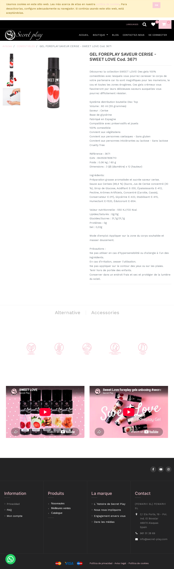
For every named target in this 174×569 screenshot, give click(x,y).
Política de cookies (138, 563)
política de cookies (107, 4)
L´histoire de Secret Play (109, 503)
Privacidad (13, 503)
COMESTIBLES (26, 46)
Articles (7, 46)
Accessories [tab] (105, 312)
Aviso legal (120, 563)
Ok (156, 5)
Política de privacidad (101, 563)
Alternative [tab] (67, 312)
